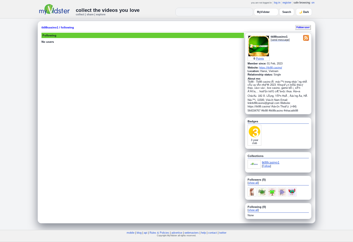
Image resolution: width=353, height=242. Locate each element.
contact (212, 232)
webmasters (191, 232)
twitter (222, 232)
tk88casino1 (49, 27)
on (313, 2)
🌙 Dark (304, 12)
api (145, 232)
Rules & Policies (159, 232)
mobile (130, 232)
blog (139, 232)
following (67, 27)
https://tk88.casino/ (270, 67)
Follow (266, 166)
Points (260, 58)
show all (253, 182)
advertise (176, 232)
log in (277, 2)
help (203, 232)
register (287, 2)
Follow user (303, 27)
